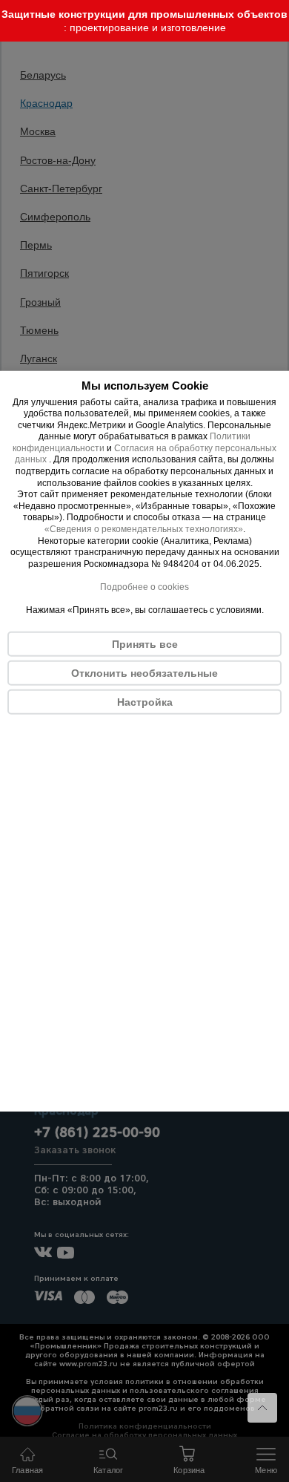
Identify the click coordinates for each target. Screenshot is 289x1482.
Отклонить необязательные (144, 673)
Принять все (145, 644)
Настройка (145, 702)
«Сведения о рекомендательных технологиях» (143, 529)
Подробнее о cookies (144, 587)
